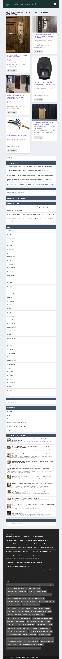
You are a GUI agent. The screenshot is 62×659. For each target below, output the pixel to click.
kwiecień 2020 (11, 316)
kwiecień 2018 (11, 338)
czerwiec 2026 (11, 230)
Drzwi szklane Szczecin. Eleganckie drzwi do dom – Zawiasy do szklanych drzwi (27, 540)
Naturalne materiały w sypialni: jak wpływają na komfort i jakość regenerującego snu (30, 184)
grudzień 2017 (11, 353)
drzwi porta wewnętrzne (47, 601)
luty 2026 (9, 245)
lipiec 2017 (10, 371)
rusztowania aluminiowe (14, 641)
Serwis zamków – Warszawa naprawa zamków (17, 56)
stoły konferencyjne (47, 641)
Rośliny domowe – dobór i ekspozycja (17, 422)
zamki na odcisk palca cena (32, 648)
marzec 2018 (10, 342)
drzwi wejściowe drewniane (31, 605)
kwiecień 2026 (11, 238)
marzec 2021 (10, 308)
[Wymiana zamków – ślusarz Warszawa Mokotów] (18, 125)
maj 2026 (9, 234)
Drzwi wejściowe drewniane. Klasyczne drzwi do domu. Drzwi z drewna (24, 536)
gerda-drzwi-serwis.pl (14, 59)
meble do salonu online (14, 628)
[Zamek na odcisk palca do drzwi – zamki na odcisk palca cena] (44, 68)
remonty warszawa (47, 638)
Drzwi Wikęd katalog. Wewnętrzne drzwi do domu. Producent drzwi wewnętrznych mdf (30, 439)
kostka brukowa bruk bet (44, 625)
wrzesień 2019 (11, 331)
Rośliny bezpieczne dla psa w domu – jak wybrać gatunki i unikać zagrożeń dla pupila (30, 175)
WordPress (35, 657)
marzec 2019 (10, 334)
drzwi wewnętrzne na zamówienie (17, 615)
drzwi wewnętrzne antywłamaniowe (18, 611)
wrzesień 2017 (11, 364)
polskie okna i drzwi (44, 634)
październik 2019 (11, 327)
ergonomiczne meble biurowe (15, 621)
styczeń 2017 (10, 394)
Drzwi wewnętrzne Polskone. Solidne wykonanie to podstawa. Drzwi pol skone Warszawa (30, 214)
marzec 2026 (10, 242)
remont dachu (35, 638)
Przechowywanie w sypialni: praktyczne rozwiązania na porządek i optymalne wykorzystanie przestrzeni (32, 447)
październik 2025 (11, 253)
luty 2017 (9, 390)
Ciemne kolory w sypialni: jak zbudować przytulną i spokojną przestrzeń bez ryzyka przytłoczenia (32, 512)
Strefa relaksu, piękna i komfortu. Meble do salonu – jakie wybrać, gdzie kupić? (28, 207)
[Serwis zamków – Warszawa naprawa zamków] (18, 34)
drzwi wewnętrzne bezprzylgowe (41, 611)
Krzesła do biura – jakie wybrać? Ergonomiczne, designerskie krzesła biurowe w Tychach (30, 218)
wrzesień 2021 (11, 290)
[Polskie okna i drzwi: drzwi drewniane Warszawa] (44, 112)
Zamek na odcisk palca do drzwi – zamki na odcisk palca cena (44, 84)
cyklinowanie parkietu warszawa (16, 591)
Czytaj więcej (12, 70)
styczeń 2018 (10, 349)
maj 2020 (9, 312)
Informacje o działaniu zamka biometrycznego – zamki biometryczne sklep (26, 544)
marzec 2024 (10, 271)
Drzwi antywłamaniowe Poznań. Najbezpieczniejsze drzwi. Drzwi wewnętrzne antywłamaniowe (31, 570)
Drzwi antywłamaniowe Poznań (16, 598)
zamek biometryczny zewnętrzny (33, 644)
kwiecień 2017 (11, 383)
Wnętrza (9, 430)
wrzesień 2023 (11, 279)
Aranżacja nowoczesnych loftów (17, 585)
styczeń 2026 (10, 249)
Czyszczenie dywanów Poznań (37, 591)
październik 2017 (11, 360)
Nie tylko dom (11, 419)
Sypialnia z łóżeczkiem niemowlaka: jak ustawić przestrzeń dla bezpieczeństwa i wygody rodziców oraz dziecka (33, 505)
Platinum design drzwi (29, 634)
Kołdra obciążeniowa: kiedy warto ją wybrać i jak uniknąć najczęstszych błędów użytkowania (33, 484)
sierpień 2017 (10, 368)
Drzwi (27, 59)
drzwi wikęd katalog (13, 618)
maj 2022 (9, 282)
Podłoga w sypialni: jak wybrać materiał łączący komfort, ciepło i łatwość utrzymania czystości (31, 491)
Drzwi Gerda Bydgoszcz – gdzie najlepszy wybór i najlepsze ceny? (16, 97)
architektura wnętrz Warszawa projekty (41, 585)
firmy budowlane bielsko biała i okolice (38, 621)
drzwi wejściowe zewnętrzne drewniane (38, 608)
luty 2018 (9, 345)
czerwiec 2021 (11, 301)
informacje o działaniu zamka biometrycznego (20, 625)
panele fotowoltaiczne (14, 634)
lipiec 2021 (10, 297)
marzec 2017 (10, 386)
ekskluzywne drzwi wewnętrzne (42, 618)
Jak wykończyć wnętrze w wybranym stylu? (18, 221)
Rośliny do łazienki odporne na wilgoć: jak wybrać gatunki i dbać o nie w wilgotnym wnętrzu (29, 179)
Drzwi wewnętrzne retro (36, 615)
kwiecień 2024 (11, 268)
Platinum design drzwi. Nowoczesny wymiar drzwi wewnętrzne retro (24, 562)
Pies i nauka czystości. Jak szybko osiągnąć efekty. (25, 498)
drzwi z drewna (25, 618)
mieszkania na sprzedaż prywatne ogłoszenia (36, 628)
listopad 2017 (11, 357)
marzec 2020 (10, 319)
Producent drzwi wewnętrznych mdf (18, 638)
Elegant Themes (21, 657)
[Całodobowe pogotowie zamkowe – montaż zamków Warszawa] (44, 24)
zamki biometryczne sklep (14, 648)
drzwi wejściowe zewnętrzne (15, 608)
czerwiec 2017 (11, 375)
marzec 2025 (10, 260)
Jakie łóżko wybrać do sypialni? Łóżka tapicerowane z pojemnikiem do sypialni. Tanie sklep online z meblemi (33, 469)
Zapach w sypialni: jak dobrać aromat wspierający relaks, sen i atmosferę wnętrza (31, 454)
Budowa (9, 411)
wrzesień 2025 (11, 256)
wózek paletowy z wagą (14, 644)
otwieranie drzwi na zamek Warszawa (41, 631)
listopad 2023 (11, 275)
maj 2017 (9, 379)
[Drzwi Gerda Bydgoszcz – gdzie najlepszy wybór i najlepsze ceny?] (18, 84)
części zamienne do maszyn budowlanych (19, 595)
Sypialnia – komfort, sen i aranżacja (17, 426)
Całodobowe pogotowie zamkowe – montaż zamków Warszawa (43, 36)
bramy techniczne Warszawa (15, 588)
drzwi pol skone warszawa (29, 601)
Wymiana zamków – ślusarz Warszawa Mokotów (17, 136)
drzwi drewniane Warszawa (36, 598)
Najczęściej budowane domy (14, 210)
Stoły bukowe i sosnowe (31, 641)
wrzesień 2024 (11, 264)
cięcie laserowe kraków (33, 588)
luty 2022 (9, 286)
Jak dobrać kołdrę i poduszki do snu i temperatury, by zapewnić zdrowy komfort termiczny (28, 171)
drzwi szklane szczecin (13, 605)
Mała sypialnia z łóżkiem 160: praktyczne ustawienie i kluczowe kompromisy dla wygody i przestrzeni (32, 461)
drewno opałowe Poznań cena (42, 595)
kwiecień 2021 (11, 305)
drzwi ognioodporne (13, 601)
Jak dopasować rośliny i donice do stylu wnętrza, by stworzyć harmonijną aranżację (31, 476)
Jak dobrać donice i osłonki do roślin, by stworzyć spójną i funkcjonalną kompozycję (29, 166)
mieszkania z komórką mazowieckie (17, 631)
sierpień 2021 (10, 293)
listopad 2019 (11, 323)
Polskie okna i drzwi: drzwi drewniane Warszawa (43, 123)
